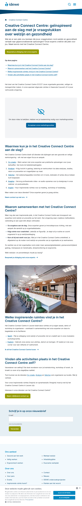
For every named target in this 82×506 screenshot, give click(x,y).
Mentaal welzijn (49, 456)
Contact (47, 473)
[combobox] (77, 488)
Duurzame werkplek (51, 463)
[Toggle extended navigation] (74, 4)
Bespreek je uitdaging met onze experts (22, 52)
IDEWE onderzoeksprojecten (54, 480)
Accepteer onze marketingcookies (41, 125)
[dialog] (41, 496)
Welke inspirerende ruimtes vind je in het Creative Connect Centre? (33, 72)
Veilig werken (12, 459)
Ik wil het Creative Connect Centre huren (20, 350)
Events (9, 480)
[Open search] (69, 4)
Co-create (31, 375)
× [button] (79, 488)
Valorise (47, 375)
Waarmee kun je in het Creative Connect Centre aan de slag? (30, 65)
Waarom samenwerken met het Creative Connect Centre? (29, 68)
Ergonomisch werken (15, 463)
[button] (28, 502)
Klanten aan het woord (52, 483)
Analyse (39, 375)
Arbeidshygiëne (49, 459)
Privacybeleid (29, 500)
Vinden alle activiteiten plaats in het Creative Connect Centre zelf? (32, 75)
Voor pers (10, 476)
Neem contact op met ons (15, 197)
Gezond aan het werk (15, 456)
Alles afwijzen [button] (64, 498)
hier (21, 424)
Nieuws (46, 476)
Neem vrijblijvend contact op (18, 396)
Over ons (10, 473)
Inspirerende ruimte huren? (17, 483)
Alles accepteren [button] (64, 493)
